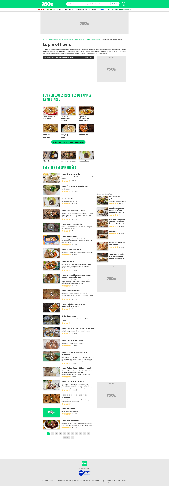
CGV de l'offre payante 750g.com (116, 480)
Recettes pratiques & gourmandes (119, 9)
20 (88, 434)
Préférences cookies (95, 482)
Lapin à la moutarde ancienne (47, 136)
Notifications (66, 480)
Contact (51, 480)
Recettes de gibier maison (93, 39)
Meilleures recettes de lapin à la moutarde (68, 142)
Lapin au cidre (68, 262)
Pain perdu (113, 231)
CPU (104, 480)
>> (72, 437)
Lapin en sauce (68, 409)
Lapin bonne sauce (70, 236)
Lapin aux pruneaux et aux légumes (78, 328)
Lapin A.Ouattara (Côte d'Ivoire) (76, 368)
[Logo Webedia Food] (84, 473)
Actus (59, 9)
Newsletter (58, 480)
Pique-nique (50, 9)
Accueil (45, 39)
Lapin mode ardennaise (72, 340)
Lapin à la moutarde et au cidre (67, 136)
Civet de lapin (68, 198)
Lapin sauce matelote (71, 249)
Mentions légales (94, 480)
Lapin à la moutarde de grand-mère (84, 118)
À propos (45, 480)
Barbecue (41, 9)
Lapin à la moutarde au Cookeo (66, 118)
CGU (101, 480)
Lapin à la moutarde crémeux (75, 186)
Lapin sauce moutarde (72, 224)
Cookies (85, 482)
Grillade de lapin (69, 316)
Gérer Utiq (105, 482)
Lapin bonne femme (70, 290)
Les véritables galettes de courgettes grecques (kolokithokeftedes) (117, 199)
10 (84, 434)
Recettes (68, 9)
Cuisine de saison (82, 9)
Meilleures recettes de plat (56, 39)
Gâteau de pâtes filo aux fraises (117, 244)
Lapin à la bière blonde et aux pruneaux (75, 396)
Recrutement (84, 480)
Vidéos (94, 9)
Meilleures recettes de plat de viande (74, 39)
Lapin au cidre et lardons (73, 381)
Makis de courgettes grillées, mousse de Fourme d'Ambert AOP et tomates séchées (117, 222)
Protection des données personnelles (71, 482)
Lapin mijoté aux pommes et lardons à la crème (74, 305)
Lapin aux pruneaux (70, 421)
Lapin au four (84, 134)
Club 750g (102, 9)
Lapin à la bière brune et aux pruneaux (74, 353)
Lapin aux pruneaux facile (73, 210)
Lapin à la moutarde (71, 174)
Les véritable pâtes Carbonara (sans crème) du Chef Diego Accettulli (117, 210)
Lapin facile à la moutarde (49, 117)
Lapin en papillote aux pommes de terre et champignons (77, 276)
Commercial (75, 480)
